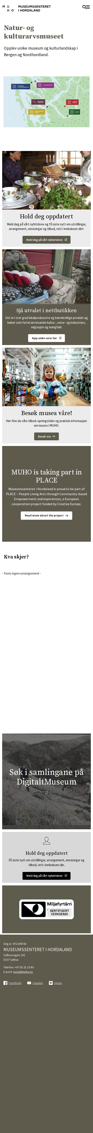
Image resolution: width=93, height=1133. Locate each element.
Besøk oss (44, 436)
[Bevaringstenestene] (40, 103)
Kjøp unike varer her (44, 338)
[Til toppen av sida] (87, 1106)
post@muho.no (23, 972)
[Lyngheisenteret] (44, 85)
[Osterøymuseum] (73, 103)
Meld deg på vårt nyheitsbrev (44, 239)
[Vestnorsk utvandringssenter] (22, 86)
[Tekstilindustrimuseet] (38, 112)
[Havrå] (74, 113)
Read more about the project (44, 515)
